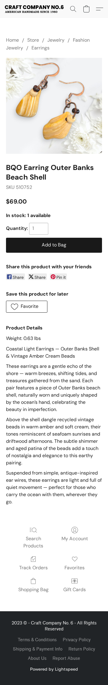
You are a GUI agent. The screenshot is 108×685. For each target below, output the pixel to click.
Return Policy (81, 649)
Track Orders (33, 567)
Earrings (41, 48)
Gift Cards (74, 589)
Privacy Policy (77, 639)
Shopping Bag (33, 589)
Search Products (33, 542)
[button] (36, 9)
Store (33, 40)
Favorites (74, 567)
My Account (75, 538)
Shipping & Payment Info (37, 649)
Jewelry (55, 40)
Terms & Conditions (37, 639)
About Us (37, 658)
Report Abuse (66, 658)
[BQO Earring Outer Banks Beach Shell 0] (54, 106)
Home (12, 40)
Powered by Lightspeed (54, 669)
